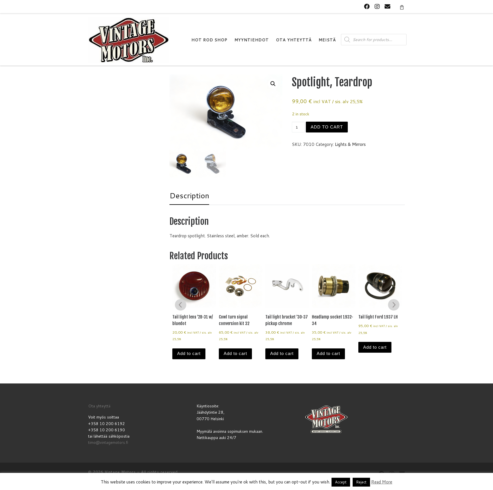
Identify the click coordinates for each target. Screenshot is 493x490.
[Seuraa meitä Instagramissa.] (377, 6)
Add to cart (327, 126)
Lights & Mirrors (350, 144)
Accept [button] (341, 482)
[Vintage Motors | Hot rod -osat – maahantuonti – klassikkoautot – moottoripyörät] (128, 39)
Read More (381, 482)
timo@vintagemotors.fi (108, 442)
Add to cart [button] (189, 353)
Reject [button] (361, 482)
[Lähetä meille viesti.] (387, 6)
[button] (273, 84)
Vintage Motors (120, 472)
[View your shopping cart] (402, 7)
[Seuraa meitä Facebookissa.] (367, 6)
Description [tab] (189, 195)
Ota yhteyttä (99, 406)
